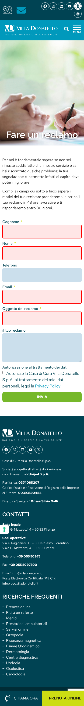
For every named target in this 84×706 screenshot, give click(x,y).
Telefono (9, 265)
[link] (79, 6)
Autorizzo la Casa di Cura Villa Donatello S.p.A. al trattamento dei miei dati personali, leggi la (40, 380)
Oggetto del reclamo (20, 308)
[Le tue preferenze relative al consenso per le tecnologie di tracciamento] (4, 529)
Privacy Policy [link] (47, 386)
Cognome (11, 221)
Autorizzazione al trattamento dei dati (34, 367)
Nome (8, 243)
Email (7, 286)
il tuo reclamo (13, 330)
